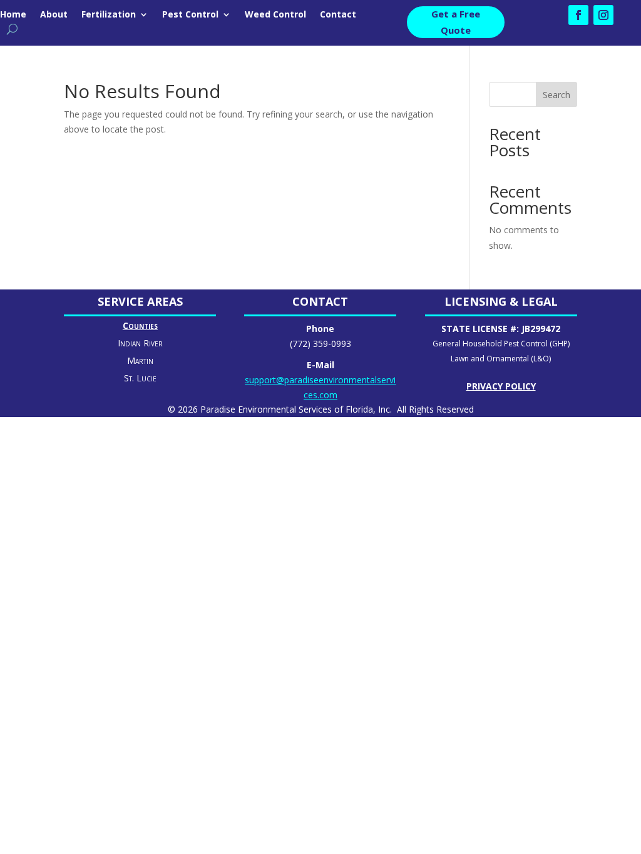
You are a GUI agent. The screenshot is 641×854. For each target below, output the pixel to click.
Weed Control (275, 15)
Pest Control (190, 15)
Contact (338, 15)
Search (556, 95)
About (54, 15)
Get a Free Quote (455, 22)
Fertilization (108, 15)
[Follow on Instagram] (603, 15)
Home (13, 15)
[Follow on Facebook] (578, 15)
